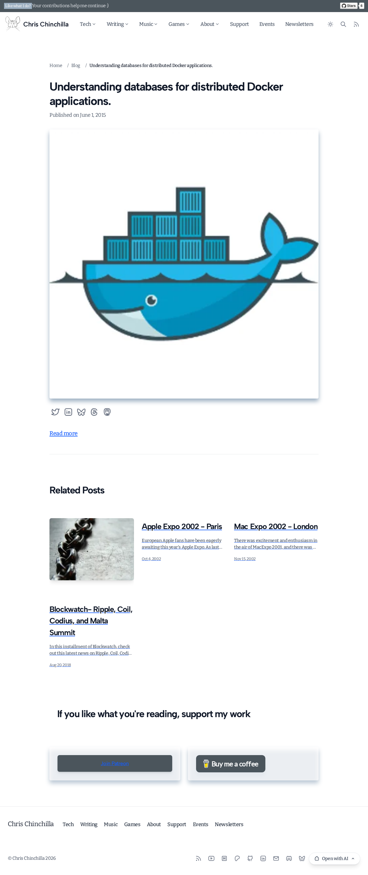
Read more (63, 433)
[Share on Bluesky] (81, 412)
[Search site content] (343, 24)
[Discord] (289, 858)
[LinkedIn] (263, 858)
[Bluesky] (302, 858)
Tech (85, 24)
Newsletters (299, 24)
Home (55, 65)
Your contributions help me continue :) (70, 5)
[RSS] (198, 858)
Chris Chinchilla (31, 824)
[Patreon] (237, 858)
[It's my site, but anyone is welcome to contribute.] (352, 6)
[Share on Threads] (94, 412)
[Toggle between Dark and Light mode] (330, 24)
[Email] (276, 858)
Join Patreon (115, 763)
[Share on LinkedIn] (68, 412)
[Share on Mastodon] (107, 412)
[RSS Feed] (356, 24)
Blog (75, 65)
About (207, 24)
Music (146, 24)
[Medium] (224, 858)
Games (176, 24)
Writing (115, 24)
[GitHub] (250, 858)
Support (239, 24)
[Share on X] (55, 412)
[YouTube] (211, 858)
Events (267, 24)
